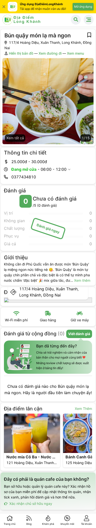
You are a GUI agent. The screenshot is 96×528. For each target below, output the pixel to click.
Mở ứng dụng (83, 6)
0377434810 (23, 176)
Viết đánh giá (79, 334)
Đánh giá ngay (48, 228)
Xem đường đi (50, 53)
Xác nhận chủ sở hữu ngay (30, 503)
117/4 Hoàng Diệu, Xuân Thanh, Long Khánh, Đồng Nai (49, 291)
